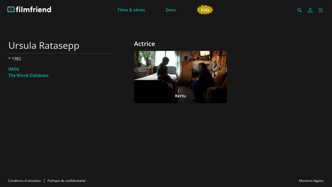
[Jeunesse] (205, 9)
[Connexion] (310, 10)
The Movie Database (28, 75)
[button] (320, 10)
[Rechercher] (300, 10)
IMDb (13, 69)
